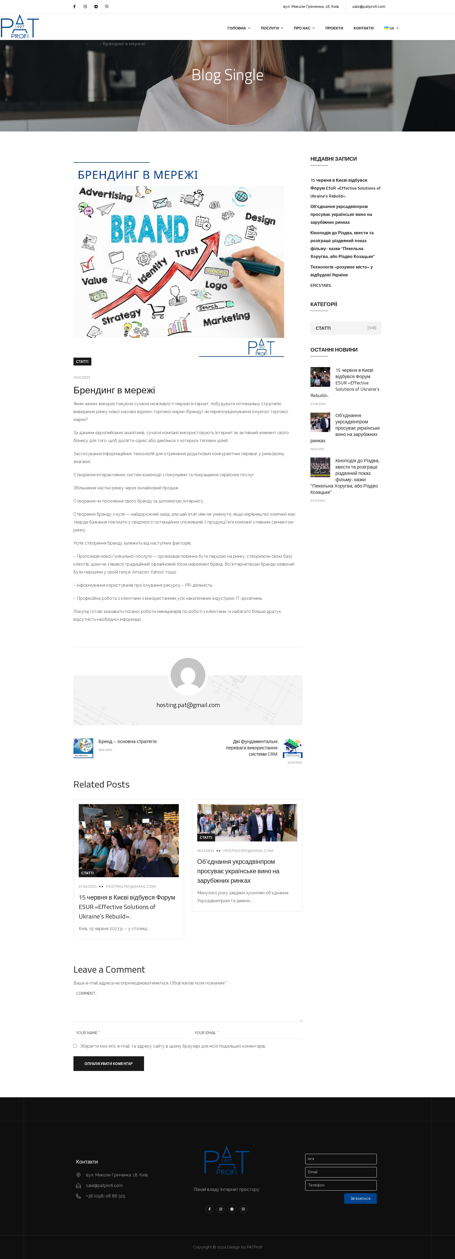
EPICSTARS (320, 285)
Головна (237, 28)
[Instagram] (85, 6)
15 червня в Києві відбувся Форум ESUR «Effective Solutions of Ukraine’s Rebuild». (127, 906)
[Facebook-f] (74, 6)
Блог (93, 43)
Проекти (334, 28)
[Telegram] (96, 6)
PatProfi (77, 43)
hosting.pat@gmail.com (131, 887)
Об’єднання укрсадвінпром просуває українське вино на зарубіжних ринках (238, 871)
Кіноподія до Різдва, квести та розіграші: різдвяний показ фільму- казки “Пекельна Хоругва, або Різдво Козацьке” (344, 476)
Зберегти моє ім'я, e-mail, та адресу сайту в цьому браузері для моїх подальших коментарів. (173, 1046)
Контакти (364, 28)
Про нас (302, 28)
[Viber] (107, 6)
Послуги (270, 28)
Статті (82, 361)
